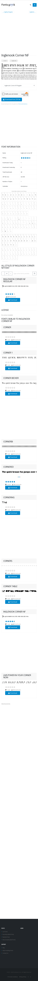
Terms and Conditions (22, 104)
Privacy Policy (23, 976)
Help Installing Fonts (8, 950)
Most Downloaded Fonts (9, 939)
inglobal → (32, 12)
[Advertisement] (19, 34)
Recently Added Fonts (8, 934)
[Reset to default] (34, 273)
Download (13, 300)
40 (6, 273)
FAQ (4, 947)
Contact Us (5, 953)
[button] (17, 477)
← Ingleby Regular (8, 12)
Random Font (6, 937)
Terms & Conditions (13, 976)
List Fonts (5, 931)
